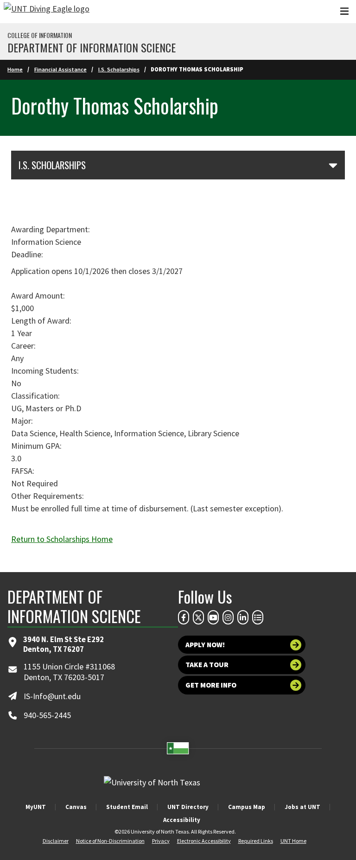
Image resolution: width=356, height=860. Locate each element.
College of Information (39, 35)
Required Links (255, 840)
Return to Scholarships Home (62, 539)
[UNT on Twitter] (198, 617)
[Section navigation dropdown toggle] (333, 165)
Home (15, 69)
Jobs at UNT (302, 807)
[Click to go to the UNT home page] (46, 11)
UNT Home (293, 840)
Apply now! (205, 644)
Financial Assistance (60, 69)
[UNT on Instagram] (228, 617)
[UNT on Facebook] (183, 617)
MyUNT (35, 807)
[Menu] (344, 11)
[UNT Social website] (257, 617)
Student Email (127, 807)
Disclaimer (56, 840)
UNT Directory (188, 807)
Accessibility (181, 820)
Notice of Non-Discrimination (110, 840)
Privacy (161, 840)
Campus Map (246, 807)
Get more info (210, 685)
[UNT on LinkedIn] (242, 617)
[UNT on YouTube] (213, 617)
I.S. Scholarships (119, 69)
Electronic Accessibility (204, 840)
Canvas (76, 807)
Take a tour (207, 664)
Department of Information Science (91, 47)
